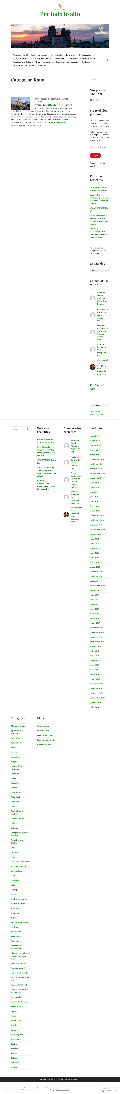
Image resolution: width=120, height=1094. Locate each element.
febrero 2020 (95, 450)
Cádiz (13, 778)
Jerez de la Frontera (20, 861)
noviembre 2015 (97, 688)
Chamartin (15, 792)
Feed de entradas (45, 735)
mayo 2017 (94, 604)
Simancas (15, 1030)
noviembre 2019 (97, 464)
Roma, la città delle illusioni (53, 105)
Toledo (14, 1058)
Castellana (16, 773)
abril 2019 (94, 496)
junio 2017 (94, 599)
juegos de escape (18, 866)
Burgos (14, 761)
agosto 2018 (95, 534)
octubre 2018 (96, 525)
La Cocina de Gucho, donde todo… (102, 315)
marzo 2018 (95, 557)
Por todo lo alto (60, 14)
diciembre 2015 (97, 683)
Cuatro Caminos (18, 818)
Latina (14, 875)
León (13, 885)
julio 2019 (94, 482)
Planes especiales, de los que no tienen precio (57, 62)
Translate (98, 414)
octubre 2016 (96, 637)
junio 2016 (94, 655)
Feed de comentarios (46, 740)
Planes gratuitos (18, 963)
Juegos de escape (39, 55)
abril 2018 (94, 553)
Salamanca (16, 1020)
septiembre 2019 (97, 473)
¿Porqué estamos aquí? (23, 65)
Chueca (14, 806)
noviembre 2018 (97, 520)
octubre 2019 (96, 468)
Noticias (14, 927)
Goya (13, 847)
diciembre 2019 (97, 459)
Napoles (14, 917)
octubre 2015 (96, 693)
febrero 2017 (95, 618)
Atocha (14, 752)
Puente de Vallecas (19, 1001)
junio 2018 (94, 543)
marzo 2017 (95, 613)
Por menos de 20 (20, 55)
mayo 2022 (94, 436)
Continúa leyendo (57, 122)
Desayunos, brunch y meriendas (83, 58)
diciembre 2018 (97, 515)
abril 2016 (94, 665)
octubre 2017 (96, 581)
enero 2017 (95, 623)
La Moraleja (16, 871)
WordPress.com (44, 744)
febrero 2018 (95, 562)
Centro (14, 787)
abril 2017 (94, 609)
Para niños (16, 941)
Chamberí (15, 797)
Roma (66, 99)
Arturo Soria (16, 742)
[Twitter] (94, 100)
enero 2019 (95, 510)
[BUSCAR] (107, 60)
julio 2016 (94, 651)
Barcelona (15, 757)
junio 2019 (94, 487)
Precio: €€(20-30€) (19, 985)
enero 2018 (95, 567)
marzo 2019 (95, 501)
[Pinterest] (99, 100)
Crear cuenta (43, 726)
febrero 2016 (95, 674)
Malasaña (15, 908)
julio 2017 (94, 595)
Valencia (15, 1062)
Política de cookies (62, 1090)
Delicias (14, 828)
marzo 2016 (95, 669)
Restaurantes (85, 55)
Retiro (14, 1011)
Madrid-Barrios (20, 58)
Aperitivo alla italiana (23, 62)
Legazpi (14, 889)
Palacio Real (16, 936)
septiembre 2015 (97, 697)
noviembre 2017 (97, 576)
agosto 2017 (95, 590)
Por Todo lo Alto (97, 386)
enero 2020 (95, 454)
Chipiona (15, 801)
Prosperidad (16, 997)
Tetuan (14, 1053)
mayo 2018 (94, 548)
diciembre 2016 (97, 627)
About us (42, 65)
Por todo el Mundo (42, 99)
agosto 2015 (95, 702)
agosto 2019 (95, 478)
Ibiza (13, 857)
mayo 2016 (94, 660)
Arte (99, 344)
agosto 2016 (95, 646)
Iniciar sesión (43, 730)
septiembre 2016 (97, 641)
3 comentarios (34, 126)
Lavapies (15, 880)
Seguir (95, 155)
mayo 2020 (94, 440)
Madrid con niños (19, 899)
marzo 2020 (95, 445)
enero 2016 (95, 679)
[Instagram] (96, 100)
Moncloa (15, 913)
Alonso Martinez (18, 726)
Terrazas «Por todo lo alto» (63, 55)
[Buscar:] (99, 78)
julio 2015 (94, 707)
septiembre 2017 (97, 585)
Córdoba (15, 783)
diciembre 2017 (97, 571)
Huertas (14, 852)
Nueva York (16, 931)
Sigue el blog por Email (99, 112)
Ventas (14, 1067)
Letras (14, 894)
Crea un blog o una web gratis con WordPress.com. (60, 1079)
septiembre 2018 (97, 529)
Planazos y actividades (40, 58)
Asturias (14, 747)
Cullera (14, 823)
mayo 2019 (94, 492)
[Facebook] (91, 100)
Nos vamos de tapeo (20, 922)
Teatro (14, 1044)
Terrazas (38, 101)
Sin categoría (17, 1034)
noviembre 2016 (97, 632)
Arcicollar (15, 738)
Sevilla (14, 1025)
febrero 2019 (95, 506)
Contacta (86, 62)
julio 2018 (94, 539)
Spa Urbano (60, 58)
